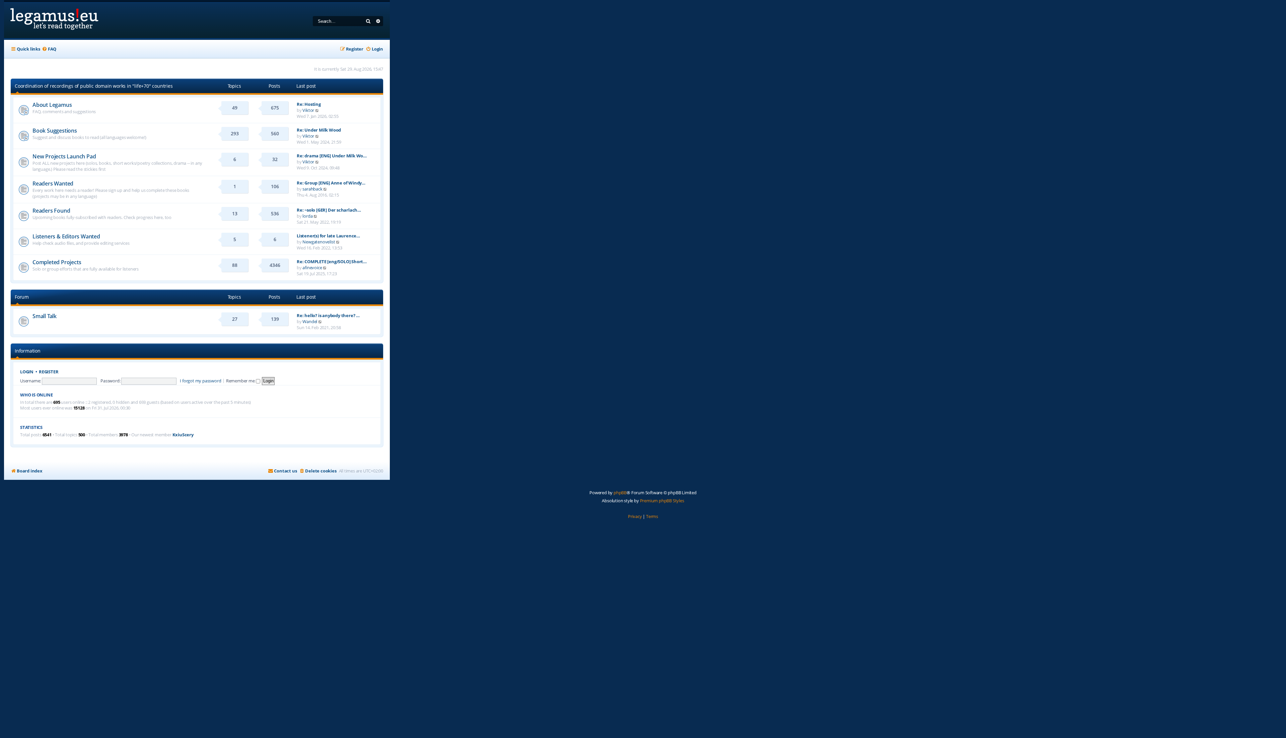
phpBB (620, 493)
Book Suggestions (54, 130)
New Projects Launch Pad (64, 156)
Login (26, 372)
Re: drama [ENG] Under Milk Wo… (332, 156)
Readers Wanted (52, 183)
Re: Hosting (309, 104)
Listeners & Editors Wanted (66, 236)
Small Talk (44, 316)
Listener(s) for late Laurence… (328, 236)
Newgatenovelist (318, 242)
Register (48, 372)
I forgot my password (200, 381)
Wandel (309, 321)
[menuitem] (49, 49)
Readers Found (51, 210)
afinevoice (312, 268)
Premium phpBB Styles (662, 501)
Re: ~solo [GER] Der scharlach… (329, 210)
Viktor (308, 110)
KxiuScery (183, 435)
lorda (307, 216)
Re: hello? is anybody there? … (328, 315)
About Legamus (52, 104)
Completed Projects (56, 262)
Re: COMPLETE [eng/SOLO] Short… (332, 262)
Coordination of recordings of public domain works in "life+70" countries (94, 86)
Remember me (241, 381)
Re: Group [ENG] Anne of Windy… (331, 183)
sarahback (312, 189)
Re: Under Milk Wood (319, 130)
